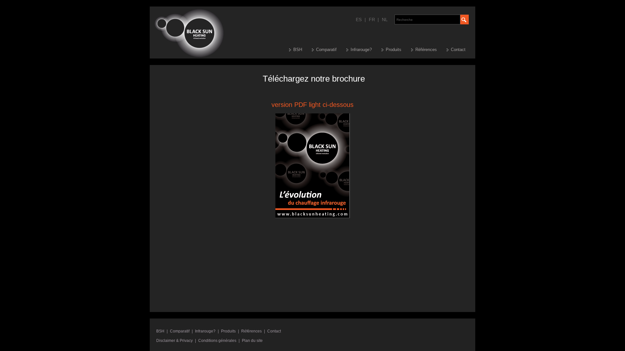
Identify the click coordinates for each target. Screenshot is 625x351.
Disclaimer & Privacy (174, 340)
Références (426, 49)
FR (372, 19)
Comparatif (326, 49)
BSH (297, 49)
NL (385, 19)
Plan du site (252, 340)
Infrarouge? (361, 49)
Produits (393, 49)
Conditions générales (217, 340)
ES (359, 19)
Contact (458, 49)
